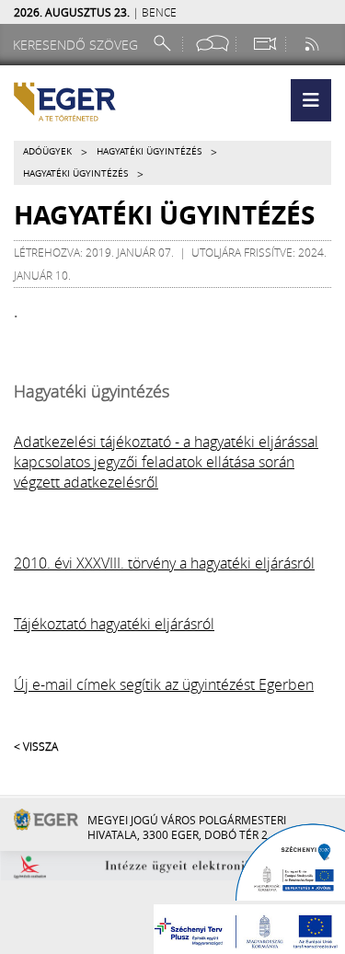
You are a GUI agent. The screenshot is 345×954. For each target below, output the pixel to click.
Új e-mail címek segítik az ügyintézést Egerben (164, 684)
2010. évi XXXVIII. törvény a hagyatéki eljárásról (164, 563)
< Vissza (36, 746)
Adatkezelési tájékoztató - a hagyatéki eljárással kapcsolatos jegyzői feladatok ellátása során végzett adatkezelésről (166, 461)
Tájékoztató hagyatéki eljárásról (114, 624)
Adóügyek (47, 151)
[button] (311, 100)
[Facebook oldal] (212, 44)
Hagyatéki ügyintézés (149, 151)
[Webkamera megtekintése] (264, 44)
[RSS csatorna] (313, 44)
